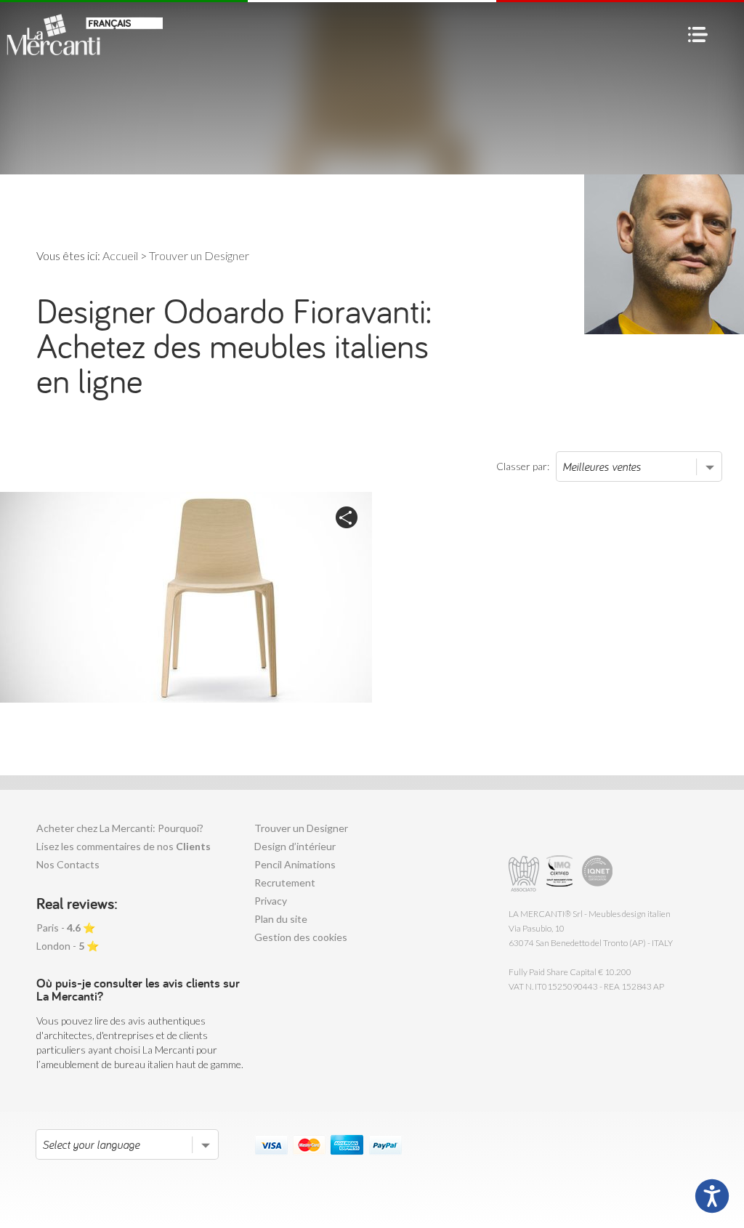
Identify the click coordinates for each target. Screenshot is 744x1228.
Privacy (270, 900)
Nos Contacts (68, 864)
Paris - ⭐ (65, 927)
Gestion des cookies (300, 937)
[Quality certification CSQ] (561, 873)
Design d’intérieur (295, 846)
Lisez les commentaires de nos (123, 846)
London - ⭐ (67, 946)
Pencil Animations (295, 864)
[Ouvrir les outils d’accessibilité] (712, 1196)
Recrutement (284, 882)
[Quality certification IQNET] (597, 873)
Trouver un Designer (301, 828)
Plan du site (280, 919)
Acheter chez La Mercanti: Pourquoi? (119, 828)
